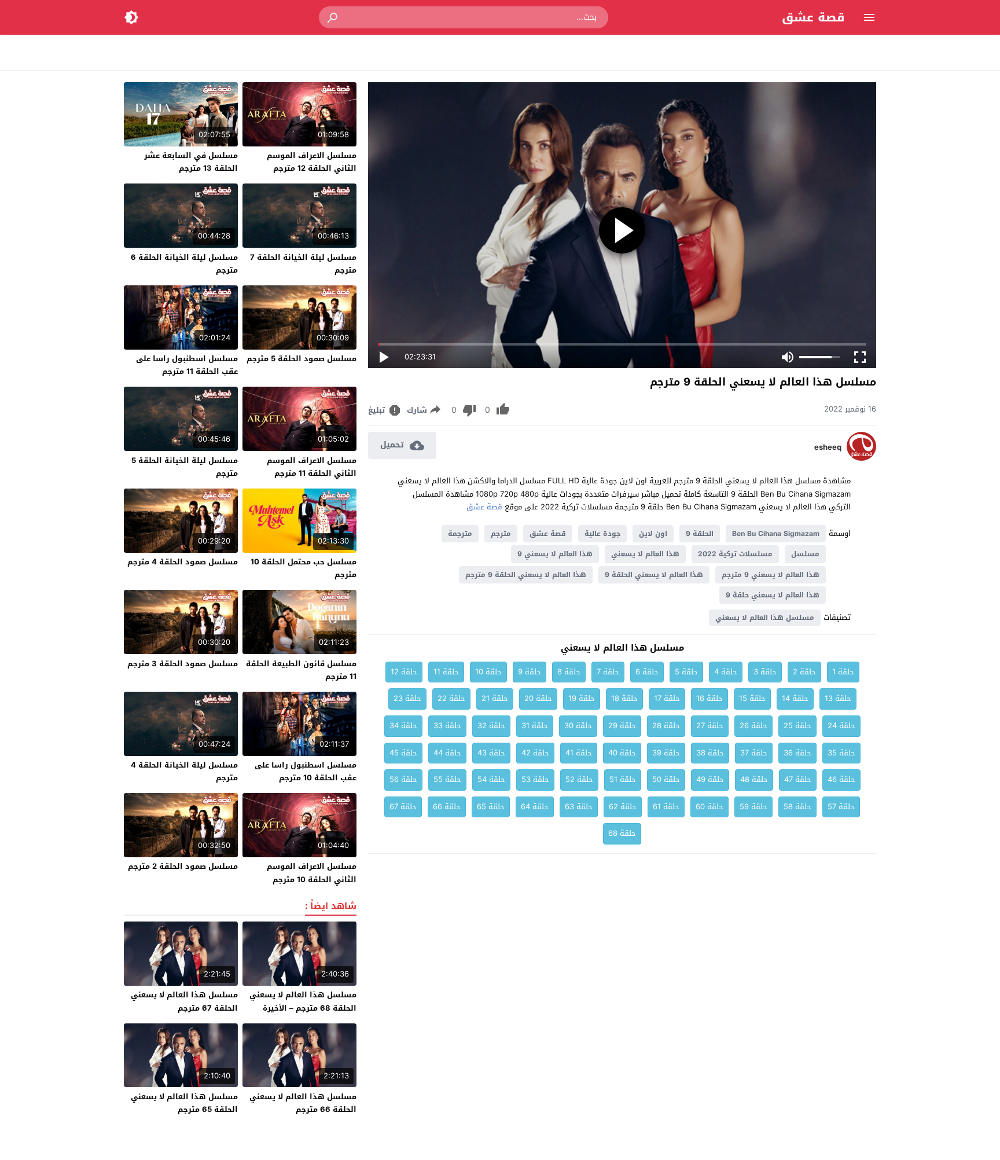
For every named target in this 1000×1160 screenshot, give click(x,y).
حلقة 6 (647, 672)
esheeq (827, 447)
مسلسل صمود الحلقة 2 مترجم (183, 866)
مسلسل (805, 554)
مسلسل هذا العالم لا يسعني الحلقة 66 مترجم (302, 1103)
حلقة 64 (535, 806)
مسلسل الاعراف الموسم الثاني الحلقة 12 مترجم (311, 161)
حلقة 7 (608, 672)
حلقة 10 (488, 672)
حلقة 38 (710, 753)
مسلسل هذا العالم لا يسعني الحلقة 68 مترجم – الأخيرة (302, 1001)
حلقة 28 (666, 725)
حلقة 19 (581, 698)
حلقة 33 (447, 725)
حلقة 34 (403, 725)
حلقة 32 (491, 725)
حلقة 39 (666, 753)
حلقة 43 (491, 753)
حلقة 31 (534, 725)
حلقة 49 (710, 779)
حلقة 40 (622, 753)
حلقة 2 (804, 672)
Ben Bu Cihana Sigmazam (775, 533)
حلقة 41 (578, 753)
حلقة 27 (709, 725)
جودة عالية (602, 533)
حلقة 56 (403, 779)
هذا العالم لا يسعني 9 (555, 554)
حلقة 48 (754, 779)
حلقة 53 (535, 779)
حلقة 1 (843, 672)
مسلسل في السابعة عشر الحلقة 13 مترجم (191, 161)
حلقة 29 (622, 725)
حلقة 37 (753, 753)
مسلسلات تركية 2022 (735, 554)
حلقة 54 (491, 779)
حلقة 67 (403, 806)
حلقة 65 (491, 806)
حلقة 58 (797, 806)
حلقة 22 (451, 698)
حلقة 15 (752, 698)
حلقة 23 (407, 698)
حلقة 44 (447, 753)
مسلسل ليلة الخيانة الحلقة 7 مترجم (303, 263)
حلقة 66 (447, 806)
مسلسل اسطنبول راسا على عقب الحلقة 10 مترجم (305, 771)
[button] (333, 17)
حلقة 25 (797, 725)
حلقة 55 (447, 779)
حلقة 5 (686, 672)
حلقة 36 (797, 753)
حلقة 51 (622, 779)
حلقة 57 (841, 806)
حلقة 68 (622, 833)
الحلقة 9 (700, 533)
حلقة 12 (404, 672)
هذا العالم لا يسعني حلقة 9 (772, 595)
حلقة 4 (725, 672)
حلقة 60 (709, 806)
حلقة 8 (568, 672)
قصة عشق (813, 17)
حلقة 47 (797, 779)
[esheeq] (861, 458)
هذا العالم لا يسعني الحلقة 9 (654, 574)
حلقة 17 (667, 698)
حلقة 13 (838, 698)
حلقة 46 (841, 779)
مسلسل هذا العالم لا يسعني (764, 617)
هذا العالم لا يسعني (645, 554)
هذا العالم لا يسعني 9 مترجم (770, 574)
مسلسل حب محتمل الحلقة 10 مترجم (303, 568)
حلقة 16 (709, 698)
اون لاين (653, 533)
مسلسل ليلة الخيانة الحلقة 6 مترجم (184, 263)
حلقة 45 (403, 753)
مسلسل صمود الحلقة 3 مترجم (182, 663)
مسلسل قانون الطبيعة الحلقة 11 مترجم (301, 670)
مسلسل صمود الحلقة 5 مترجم (301, 358)
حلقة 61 (666, 806)
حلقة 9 (529, 672)
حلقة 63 (579, 806)
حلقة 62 (623, 806)
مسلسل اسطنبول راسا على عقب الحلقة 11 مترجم (187, 365)
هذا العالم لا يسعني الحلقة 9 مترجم (525, 574)
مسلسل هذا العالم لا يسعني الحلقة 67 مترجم (184, 1001)
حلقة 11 (446, 672)
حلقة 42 (535, 753)
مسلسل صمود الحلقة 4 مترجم (182, 562)
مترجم (501, 533)
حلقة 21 (494, 698)
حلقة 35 (841, 753)
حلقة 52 (579, 779)
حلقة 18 (624, 698)
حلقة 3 (765, 672)
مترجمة (460, 533)
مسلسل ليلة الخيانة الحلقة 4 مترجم (184, 771)
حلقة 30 (578, 725)
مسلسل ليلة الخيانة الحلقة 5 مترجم (184, 466)
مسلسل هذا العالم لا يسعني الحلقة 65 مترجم (184, 1103)
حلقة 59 (753, 806)
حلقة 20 (538, 698)
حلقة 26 (753, 725)
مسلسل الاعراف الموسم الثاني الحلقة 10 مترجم (311, 872)
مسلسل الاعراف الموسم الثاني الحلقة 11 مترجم (311, 466)
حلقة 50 (666, 779)
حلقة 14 (795, 698)
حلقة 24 (841, 725)
